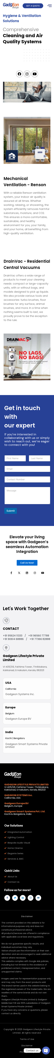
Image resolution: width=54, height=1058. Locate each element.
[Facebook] (7, 898)
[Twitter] (15, 898)
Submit (10, 510)
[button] (33, 5)
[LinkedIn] (23, 898)
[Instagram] (30, 898)
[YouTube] (38, 898)
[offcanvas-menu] (49, 6)
